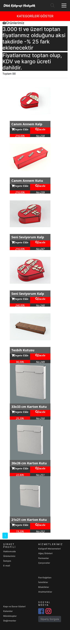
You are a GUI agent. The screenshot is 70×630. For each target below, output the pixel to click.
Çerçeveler (44, 563)
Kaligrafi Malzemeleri (49, 548)
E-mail (6, 565)
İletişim (7, 561)
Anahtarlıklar (45, 591)
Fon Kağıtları (44, 577)
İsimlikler (43, 582)
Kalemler (8, 611)
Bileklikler (43, 587)
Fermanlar (43, 558)
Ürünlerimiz (9, 556)
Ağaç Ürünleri (45, 553)
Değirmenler (9, 620)
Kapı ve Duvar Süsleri (14, 606)
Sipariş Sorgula (49, 619)
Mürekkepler (10, 616)
